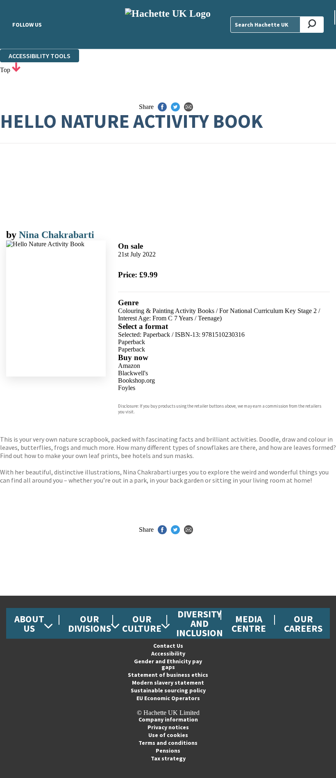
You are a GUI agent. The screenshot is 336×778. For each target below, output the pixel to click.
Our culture (141, 623)
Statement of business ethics (168, 674)
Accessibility (168, 653)
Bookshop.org (136, 380)
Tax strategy (168, 758)
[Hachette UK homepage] (168, 24)
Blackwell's (133, 373)
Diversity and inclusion (199, 623)
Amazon (129, 365)
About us (29, 623)
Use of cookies (168, 735)
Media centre (249, 623)
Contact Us (168, 645)
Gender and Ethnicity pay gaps (168, 664)
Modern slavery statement (168, 682)
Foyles (126, 387)
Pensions (168, 750)
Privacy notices (168, 727)
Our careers (303, 623)
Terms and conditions (168, 742)
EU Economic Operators (168, 698)
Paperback (131, 341)
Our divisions (89, 623)
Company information (168, 719)
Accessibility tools (39, 56)
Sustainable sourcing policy (168, 690)
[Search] (312, 24)
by (12, 234)
